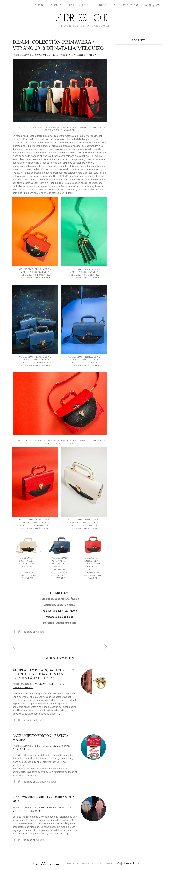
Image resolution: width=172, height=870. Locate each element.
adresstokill (23, 749)
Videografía (106, 5)
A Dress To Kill (86, 19)
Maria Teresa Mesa (81, 54)
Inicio (38, 5)
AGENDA (41, 781)
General (40, 631)
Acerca (56, 5)
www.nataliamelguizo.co (59, 616)
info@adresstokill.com (127, 863)
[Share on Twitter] (19, 631)
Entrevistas (79, 5)
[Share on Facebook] (15, 631)
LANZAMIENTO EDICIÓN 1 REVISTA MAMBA (40, 737)
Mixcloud (160, 8)
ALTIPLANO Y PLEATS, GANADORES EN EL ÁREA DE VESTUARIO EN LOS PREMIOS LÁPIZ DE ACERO (43, 674)
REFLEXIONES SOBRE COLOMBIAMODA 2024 (44, 799)
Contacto (130, 5)
